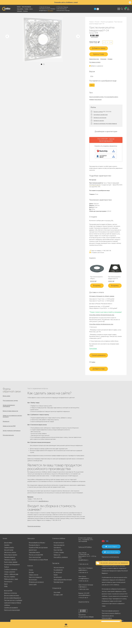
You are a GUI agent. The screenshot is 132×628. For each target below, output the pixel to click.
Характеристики (94, 59)
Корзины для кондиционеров (12, 610)
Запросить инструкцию (99, 117)
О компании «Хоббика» (58, 538)
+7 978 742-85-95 (60, 8)
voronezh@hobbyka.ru (84, 595)
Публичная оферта (107, 618)
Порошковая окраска (34, 552)
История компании (59, 542)
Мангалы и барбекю (9, 576)
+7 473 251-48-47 (60, 7)
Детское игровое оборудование (12, 598)
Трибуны (6, 567)
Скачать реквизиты (99, 355)
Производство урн (58, 582)
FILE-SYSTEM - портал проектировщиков (105, 140)
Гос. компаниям (58, 572)
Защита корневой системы (96, 97)
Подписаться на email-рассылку (110, 557)
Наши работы (20, 8)
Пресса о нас (57, 555)
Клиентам (30, 565)
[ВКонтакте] (107, 541)
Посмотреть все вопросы (33, 526)
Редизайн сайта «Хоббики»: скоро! (66, 2)
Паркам (56, 575)
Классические (97, 99)
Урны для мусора (8, 550)
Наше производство (26, 6)
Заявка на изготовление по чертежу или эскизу (12, 416)
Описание (103, 59)
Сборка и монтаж (33, 575)
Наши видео (57, 592)
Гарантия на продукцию (35, 577)
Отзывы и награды (59, 552)
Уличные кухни (8, 581)
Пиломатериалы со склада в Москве (38, 559)
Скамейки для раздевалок (11, 607)
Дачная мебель (8, 542)
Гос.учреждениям (58, 570)
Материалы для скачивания (36, 582)
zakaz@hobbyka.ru (43, 10)
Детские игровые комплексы (11, 595)
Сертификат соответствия (100, 114)
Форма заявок (6, 396)
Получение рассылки (8, 435)
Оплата (31, 570)
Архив (5, 584)
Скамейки (6, 545)
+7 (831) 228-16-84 (83, 589)
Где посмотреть (33, 579)
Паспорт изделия (98, 111)
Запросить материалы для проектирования (105, 123)
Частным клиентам (59, 567)
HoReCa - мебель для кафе (11, 574)
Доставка (31, 572)
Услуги (31, 8)
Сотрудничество (56, 588)
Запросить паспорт (98, 120)
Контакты (25, 11)
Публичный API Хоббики (85, 547)
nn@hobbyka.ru (82, 587)
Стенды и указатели (9, 572)
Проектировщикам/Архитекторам (63, 579)
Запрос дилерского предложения (11, 430)
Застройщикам (58, 577)
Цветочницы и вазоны (10, 552)
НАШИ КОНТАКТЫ (83, 602)
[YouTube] (103, 541)
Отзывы (110, 59)
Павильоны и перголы (10, 559)
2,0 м (91, 76)
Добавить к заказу (98, 48)
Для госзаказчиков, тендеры (10, 400)
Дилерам (26, 8)
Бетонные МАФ (8, 590)
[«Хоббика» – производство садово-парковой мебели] (6, 9)
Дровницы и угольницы (10, 593)
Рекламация (6, 421)
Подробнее (93, 348)
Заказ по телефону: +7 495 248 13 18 (101, 250)
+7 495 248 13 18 (42, 7)
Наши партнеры (58, 550)
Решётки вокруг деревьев (10, 562)
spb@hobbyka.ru (82, 570)
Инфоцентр (19, 11)
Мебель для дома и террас (11, 579)
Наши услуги (31, 538)
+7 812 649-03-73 (43, 8)
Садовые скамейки (9, 547)
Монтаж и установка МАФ (36, 555)
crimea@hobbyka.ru (83, 578)
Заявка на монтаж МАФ (9, 426)
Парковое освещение (9, 557)
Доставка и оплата (94, 62)
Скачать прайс (33, 584)
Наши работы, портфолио (61, 557)
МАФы (6, 586)
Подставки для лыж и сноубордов (13, 600)
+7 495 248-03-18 (83, 564)
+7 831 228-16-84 (60, 10)
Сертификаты (57, 547)
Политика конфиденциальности (110, 611)
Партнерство (55, 563)
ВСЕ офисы (50, 10)
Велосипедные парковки (10, 555)
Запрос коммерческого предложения (9, 405)
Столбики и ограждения (10, 569)
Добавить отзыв (99, 369)
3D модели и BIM (58, 595)
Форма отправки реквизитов (10, 411)
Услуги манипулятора (35, 557)
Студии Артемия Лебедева (86, 617)
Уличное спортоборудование (12, 564)
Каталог (19, 6)
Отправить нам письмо (97, 252)
